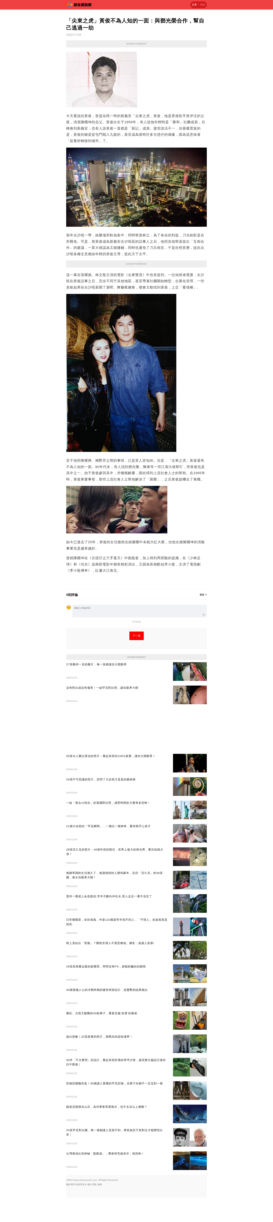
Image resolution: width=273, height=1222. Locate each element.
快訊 (202, 4)
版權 (99, 1184)
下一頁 (137, 635)
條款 (89, 1184)
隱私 (94, 1184)
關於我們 (70, 1184)
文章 (194, 4)
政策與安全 (81, 1184)
